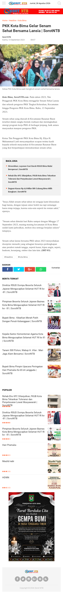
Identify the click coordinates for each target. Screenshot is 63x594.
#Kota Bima (23, 257)
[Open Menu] (4, 3)
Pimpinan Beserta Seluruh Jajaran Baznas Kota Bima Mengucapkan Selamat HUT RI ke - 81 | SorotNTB (23, 431)
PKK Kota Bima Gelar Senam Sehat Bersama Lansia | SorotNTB (31, 28)
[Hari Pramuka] (54, 450)
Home (4, 20)
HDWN (5, 477)
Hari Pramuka (9, 445)
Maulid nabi (8, 461)
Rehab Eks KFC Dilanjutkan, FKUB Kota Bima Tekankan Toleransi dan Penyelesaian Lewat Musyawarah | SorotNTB (32, 178)
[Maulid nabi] (54, 467)
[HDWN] (54, 483)
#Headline (8, 257)
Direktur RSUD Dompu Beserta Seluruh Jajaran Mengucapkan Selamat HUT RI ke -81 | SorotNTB (23, 415)
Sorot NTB (39, 588)
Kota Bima (22, 20)
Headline (12, 20)
